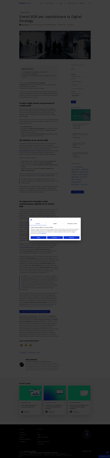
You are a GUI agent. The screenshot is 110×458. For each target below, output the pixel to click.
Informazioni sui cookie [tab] (72, 223)
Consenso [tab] (38, 223)
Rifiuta (38, 237)
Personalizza (54, 237)
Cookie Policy (43, 233)
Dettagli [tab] (55, 223)
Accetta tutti (71, 237)
